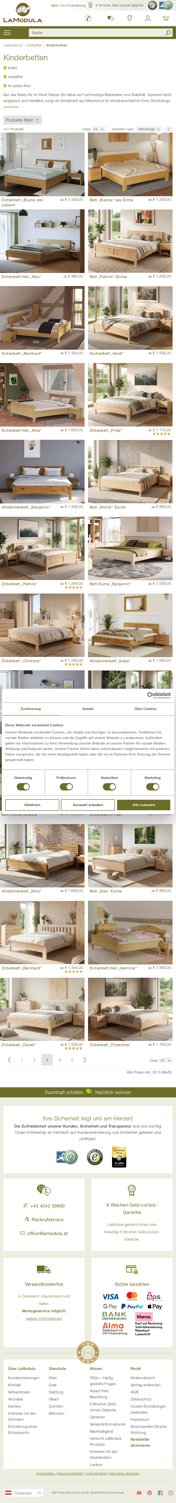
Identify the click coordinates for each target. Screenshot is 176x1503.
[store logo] (22, 13)
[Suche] (168, 32)
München (56, 1413)
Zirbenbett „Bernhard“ (21, 968)
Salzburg (56, 1392)
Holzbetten (34, 45)
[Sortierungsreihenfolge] (169, 129)
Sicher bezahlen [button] (132, 1284)
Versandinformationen (108, 1424)
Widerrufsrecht (143, 1378)
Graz (53, 1385)
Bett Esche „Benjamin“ (110, 583)
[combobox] (101, 32)
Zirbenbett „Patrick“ (20, 583)
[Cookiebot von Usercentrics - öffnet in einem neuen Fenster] (151, 695)
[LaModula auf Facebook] (160, 1493)
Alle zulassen (143, 805)
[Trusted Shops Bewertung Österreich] (95, 1157)
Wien (53, 1378)
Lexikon (96, 1465)
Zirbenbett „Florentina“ (110, 1044)
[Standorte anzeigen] (130, 18)
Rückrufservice (47, 1219)
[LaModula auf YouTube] (139, 1493)
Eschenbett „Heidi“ (107, 353)
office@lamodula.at (47, 1233)
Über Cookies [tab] (146, 709)
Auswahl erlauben (88, 805)
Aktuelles (15, 1399)
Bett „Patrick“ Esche (108, 276)
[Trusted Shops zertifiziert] (152, 5)
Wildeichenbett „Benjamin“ (26, 507)
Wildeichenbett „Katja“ (110, 660)
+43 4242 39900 (47, 1205)
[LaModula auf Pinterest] (150, 1493)
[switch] (66, 787)
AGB (134, 1392)
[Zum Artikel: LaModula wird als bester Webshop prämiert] (88, 1353)
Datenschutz (141, 1399)
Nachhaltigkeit (101, 1431)
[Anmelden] (147, 18)
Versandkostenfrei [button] (44, 1284)
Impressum (140, 1419)
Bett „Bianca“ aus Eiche (111, 199)
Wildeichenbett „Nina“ (21, 891)
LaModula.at (13, 45)
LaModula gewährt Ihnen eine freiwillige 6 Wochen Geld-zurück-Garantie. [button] (132, 1231)
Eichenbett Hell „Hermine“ (113, 968)
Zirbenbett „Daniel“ (19, 1044)
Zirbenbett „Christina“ (21, 660)
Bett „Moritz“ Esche (108, 507)
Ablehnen (32, 805)
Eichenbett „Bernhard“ (22, 353)
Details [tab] (88, 709)
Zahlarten (97, 1417)
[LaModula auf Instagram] (171, 1493)
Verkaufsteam (19, 1392)
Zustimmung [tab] (30, 709)
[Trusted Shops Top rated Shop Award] (119, 1157)
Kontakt (14, 1385)
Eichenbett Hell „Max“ (21, 276)
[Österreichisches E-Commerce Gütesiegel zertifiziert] (166, 5)
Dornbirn (56, 1406)
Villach (54, 1399)
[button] (68, 5)
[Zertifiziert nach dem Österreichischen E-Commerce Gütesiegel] (67, 1157)
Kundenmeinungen (23, 1378)
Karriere (14, 1406)
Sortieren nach (123, 129)
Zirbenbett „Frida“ (106, 430)
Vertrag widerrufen (146, 1385)
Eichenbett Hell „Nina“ (22, 430)
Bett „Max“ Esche (106, 891)
